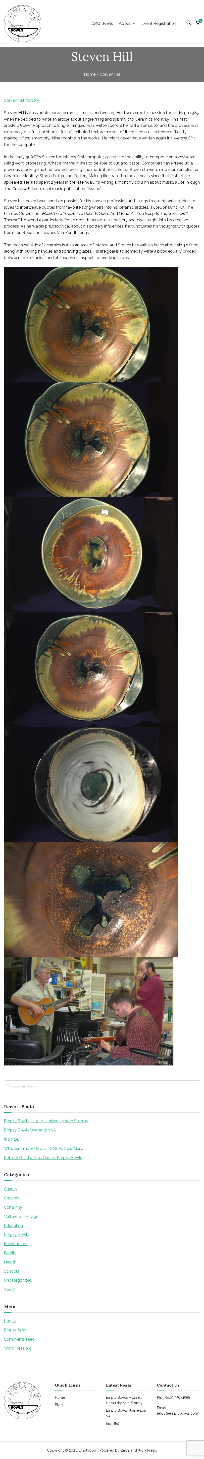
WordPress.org (18, 1348)
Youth (9, 1289)
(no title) (12, 1139)
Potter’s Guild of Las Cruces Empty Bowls (43, 1157)
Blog (59, 1405)
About (125, 23)
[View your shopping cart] (197, 23)
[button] (133, 23)
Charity (10, 1189)
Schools (11, 1271)
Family (10, 1253)
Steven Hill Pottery (21, 100)
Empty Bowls (16, 1234)
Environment (16, 1243)
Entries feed (15, 1330)
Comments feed (19, 1339)
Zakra (125, 1450)
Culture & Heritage (21, 1216)
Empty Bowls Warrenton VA (30, 1130)
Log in (10, 1321)
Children (11, 1198)
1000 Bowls (102, 23)
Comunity (13, 1207)
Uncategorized (18, 1280)
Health (10, 1262)
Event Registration (159, 23)
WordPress (147, 1450)
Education (13, 1225)
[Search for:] (102, 1087)
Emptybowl (88, 1450)
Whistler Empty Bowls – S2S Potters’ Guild (44, 1148)
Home (60, 1397)
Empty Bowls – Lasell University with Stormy (46, 1121)
